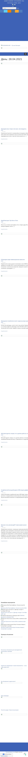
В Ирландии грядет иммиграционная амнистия (13, 259)
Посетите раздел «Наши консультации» (10, 710)
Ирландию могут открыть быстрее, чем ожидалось (13, 129)
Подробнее (4, 229)
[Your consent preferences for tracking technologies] (25, 754)
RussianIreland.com (10, 752)
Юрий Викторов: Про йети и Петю (9, 220)
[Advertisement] (14, 27)
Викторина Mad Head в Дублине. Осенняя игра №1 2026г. (14, 608)
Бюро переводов (4, 695)
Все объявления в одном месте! (8, 681)
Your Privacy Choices (7, 754)
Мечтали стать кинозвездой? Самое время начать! (14, 525)
